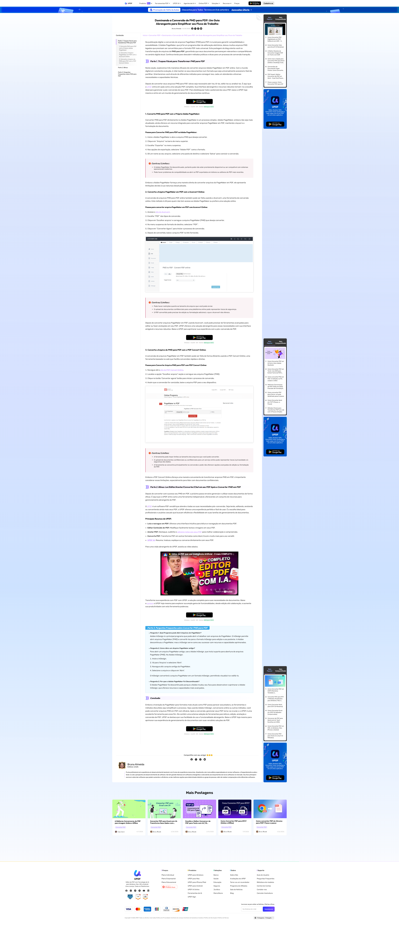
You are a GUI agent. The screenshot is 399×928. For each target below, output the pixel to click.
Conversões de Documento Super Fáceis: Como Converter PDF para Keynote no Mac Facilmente (275, 68)
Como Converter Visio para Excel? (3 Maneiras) (276, 46)
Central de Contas (264, 886)
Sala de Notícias (236, 890)
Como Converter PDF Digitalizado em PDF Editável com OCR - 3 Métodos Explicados (274, 39)
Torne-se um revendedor (239, 882)
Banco (216, 875)
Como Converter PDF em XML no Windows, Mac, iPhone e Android (276, 728)
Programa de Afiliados (238, 886)
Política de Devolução (210, 918)
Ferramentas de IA (195, 893)
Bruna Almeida (176, 28)
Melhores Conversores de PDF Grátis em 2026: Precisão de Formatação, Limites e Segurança (276, 386)
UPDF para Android (195, 886)
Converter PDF (154, 35)
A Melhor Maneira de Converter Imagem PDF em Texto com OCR (275, 53)
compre (150, 603)
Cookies (201, 918)
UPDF (130, 3)
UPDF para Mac (194, 879)
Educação (217, 882)
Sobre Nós (234, 875)
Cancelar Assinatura (265, 893)
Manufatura (218, 893)
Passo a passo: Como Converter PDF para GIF (275, 83)
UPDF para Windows (195, 875)
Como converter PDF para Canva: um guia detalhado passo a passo (276, 394)
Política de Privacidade (163, 918)
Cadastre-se (268, 3)
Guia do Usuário (263, 875)
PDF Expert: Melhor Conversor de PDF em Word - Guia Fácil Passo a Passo (276, 76)
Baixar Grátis (255, 3)
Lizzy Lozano (121, 832)
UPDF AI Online (193, 890)
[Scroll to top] (394, 923)
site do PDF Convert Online (171, 370)
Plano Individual (168, 875)
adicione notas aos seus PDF (189, 532)
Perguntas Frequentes (265, 879)
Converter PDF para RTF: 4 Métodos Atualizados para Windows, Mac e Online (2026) (276, 699)
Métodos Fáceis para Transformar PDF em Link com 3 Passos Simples (276, 410)
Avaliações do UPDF (238, 879)
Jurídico (217, 890)
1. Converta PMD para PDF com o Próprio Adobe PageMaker (127, 48)
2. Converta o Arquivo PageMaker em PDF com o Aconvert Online (127, 54)
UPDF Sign (192, 897)
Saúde (216, 879)
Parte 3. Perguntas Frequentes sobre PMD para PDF (127, 74)
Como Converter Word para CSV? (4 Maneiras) (275, 705)
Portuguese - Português (264, 918)
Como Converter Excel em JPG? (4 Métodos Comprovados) (275, 712)
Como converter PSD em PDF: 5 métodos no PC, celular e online (276, 379)
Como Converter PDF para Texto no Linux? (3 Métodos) (275, 736)
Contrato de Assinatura (191, 918)
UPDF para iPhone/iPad (197, 882)
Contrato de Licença (177, 918)
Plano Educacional (169, 882)
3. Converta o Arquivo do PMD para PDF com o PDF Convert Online (127, 61)
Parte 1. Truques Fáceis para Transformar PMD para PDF (127, 42)
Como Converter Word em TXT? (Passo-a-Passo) (275, 402)
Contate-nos (262, 890)
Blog (232, 893)
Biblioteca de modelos (265, 882)
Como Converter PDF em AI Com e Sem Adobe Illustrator (276, 363)
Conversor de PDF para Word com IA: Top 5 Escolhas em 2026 (275, 720)
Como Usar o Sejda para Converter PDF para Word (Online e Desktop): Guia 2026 (276, 61)
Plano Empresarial (169, 879)
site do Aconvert (163, 212)
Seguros (217, 886)
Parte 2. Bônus (123, 67)
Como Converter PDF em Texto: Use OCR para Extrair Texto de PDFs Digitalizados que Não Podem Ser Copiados (276, 371)
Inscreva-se (269, 909)
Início (145, 35)
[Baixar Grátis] (255, 3)
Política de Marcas (223, 918)
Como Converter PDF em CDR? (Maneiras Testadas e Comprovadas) (276, 691)
